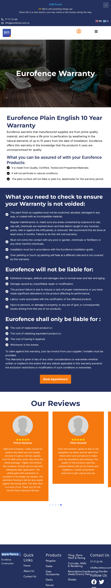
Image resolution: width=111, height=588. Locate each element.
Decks (49, 580)
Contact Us (30, 576)
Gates (49, 566)
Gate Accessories (52, 573)
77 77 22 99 (96, 562)
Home (27, 566)
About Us (29, 571)
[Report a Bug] (78, 12)
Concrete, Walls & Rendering (77, 564)
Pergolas (51, 561)
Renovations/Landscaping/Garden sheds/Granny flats (77, 572)
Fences (50, 585)
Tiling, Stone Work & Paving (76, 556)
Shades (72, 580)
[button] (96, 32)
